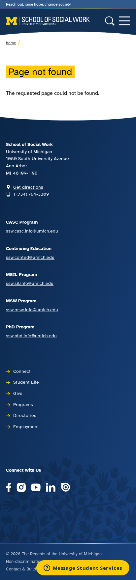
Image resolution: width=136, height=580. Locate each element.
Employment (26, 426)
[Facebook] (8, 488)
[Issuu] (65, 488)
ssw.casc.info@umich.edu (32, 231)
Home (11, 43)
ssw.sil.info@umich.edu (29, 283)
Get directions (28, 187)
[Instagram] (21, 488)
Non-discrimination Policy (30, 561)
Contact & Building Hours (30, 569)
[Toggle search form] (110, 21)
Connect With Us (23, 470)
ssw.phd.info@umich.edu (31, 336)
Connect (22, 371)
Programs (23, 404)
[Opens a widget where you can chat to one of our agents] (82, 568)
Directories (24, 415)
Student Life (26, 382)
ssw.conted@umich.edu (30, 257)
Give (17, 393)
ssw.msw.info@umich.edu (32, 310)
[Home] (48, 21)
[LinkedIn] (50, 488)
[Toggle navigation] (124, 20)
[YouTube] (36, 488)
